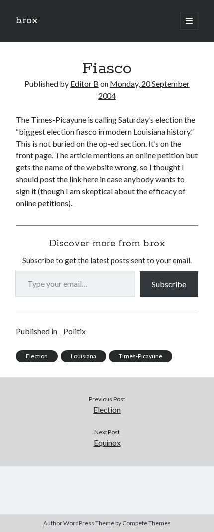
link (75, 179)
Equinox (107, 442)
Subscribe (169, 284)
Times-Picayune (140, 356)
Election (37, 356)
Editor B (84, 83)
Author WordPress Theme (78, 523)
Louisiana (83, 356)
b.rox (27, 21)
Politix (74, 331)
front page (34, 155)
